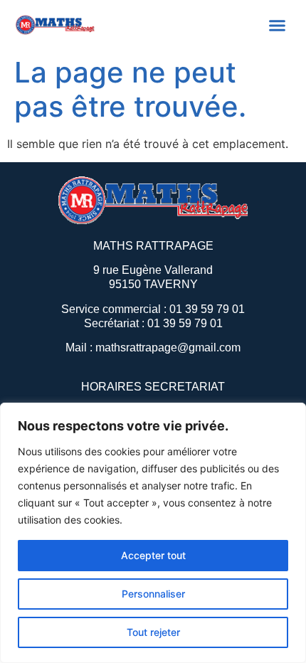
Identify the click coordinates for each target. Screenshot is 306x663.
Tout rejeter (153, 632)
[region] (153, 533)
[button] (277, 24)
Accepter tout (153, 555)
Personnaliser (153, 594)
